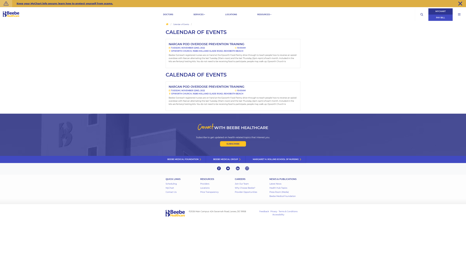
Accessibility (278, 214)
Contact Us (171, 192)
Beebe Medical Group (225, 159)
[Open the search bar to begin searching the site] (421, 14)
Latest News (275, 184)
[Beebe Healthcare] (11, 17)
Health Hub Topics (278, 188)
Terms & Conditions (288, 211)
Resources (263, 14)
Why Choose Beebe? (245, 188)
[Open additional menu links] (459, 14)
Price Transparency (209, 192)
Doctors (168, 14)
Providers (204, 184)
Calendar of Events (181, 24)
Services (198, 14)
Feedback (264, 211)
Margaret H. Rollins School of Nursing (276, 159)
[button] (460, 3)
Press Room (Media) (279, 192)
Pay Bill (440, 17)
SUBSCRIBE (233, 144)
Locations (231, 14)
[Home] (167, 24)
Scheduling (171, 184)
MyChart (440, 11)
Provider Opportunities (246, 192)
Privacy (273, 211)
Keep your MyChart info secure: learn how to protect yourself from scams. (65, 3)
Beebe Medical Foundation (183, 159)
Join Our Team (242, 184)
